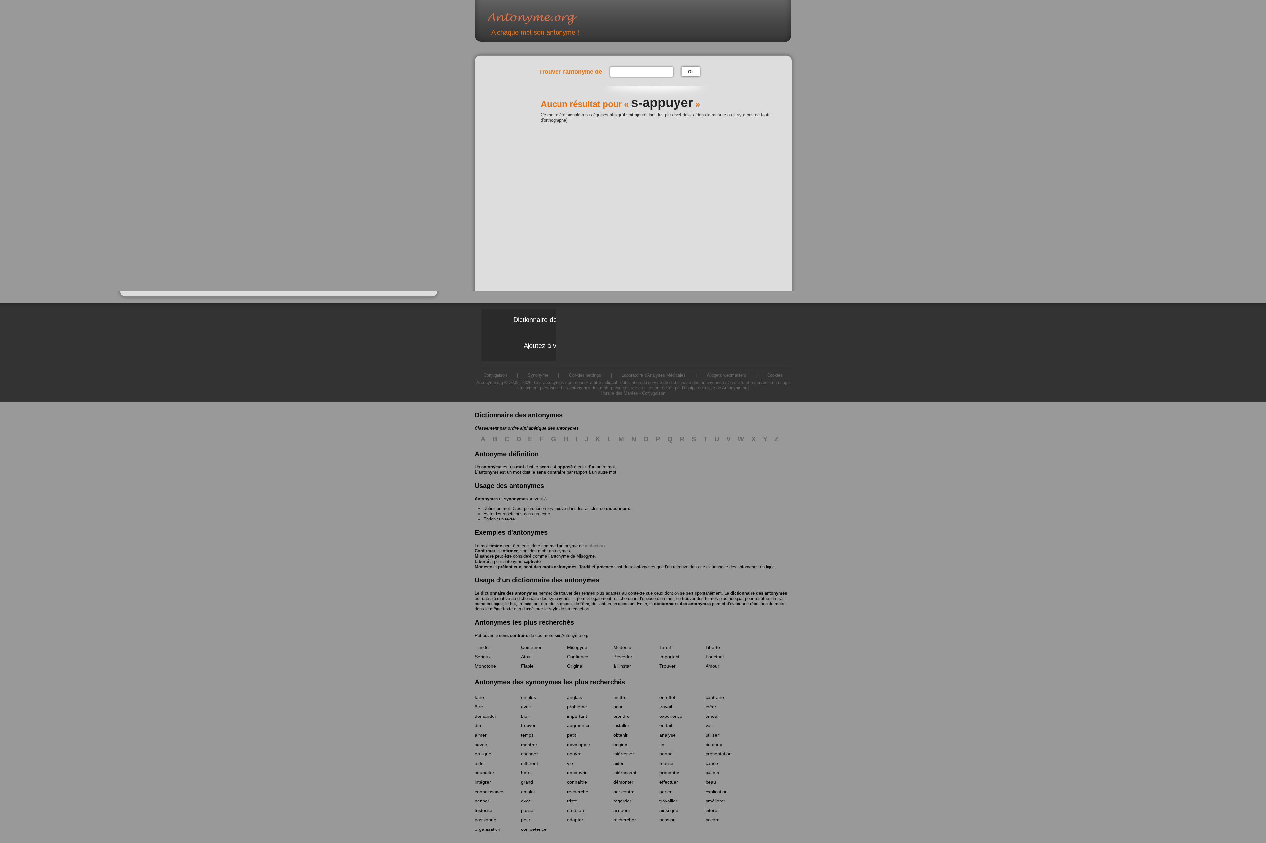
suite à (712, 772)
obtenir (620, 735)
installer (621, 725)
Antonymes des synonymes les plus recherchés (550, 682)
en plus (528, 697)
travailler (668, 800)
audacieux (595, 545)
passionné (485, 819)
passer (528, 810)
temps (527, 735)
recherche (577, 791)
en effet (667, 697)
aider (618, 763)
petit (571, 735)
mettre (620, 697)
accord (713, 819)
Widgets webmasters (726, 375)
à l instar (622, 666)
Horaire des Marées (619, 393)
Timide (482, 647)
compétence (534, 829)
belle (526, 772)
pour (618, 706)
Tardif (584, 566)
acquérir (621, 810)
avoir (526, 706)
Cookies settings (585, 375)
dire (479, 725)
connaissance (489, 791)
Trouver (667, 666)
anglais (574, 697)
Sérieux (483, 656)
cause (712, 763)
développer (578, 744)
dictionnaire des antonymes (509, 593)
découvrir (577, 772)
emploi (528, 791)
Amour (712, 666)
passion (667, 819)
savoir (481, 744)
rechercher (624, 819)
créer (711, 706)
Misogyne (585, 556)
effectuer (668, 782)
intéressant (624, 772)
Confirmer (485, 550)
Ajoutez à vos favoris (554, 345)
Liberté (482, 561)
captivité (532, 561)
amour (712, 716)
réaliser (667, 763)
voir (709, 725)
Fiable (527, 666)
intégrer (483, 782)
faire (479, 697)
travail (665, 706)
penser (482, 800)
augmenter (578, 725)
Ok (691, 72)
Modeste (483, 566)
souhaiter (484, 772)
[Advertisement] (509, 159)
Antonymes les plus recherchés (524, 622)
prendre (621, 716)
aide (479, 763)
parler (665, 791)
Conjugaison (495, 375)
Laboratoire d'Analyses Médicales (654, 375)
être (479, 706)
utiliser (712, 735)
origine (620, 744)
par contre (624, 791)
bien (525, 716)
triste (572, 800)
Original (575, 666)
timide (495, 545)
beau (711, 782)
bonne (666, 753)
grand (527, 782)
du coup (714, 744)
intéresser (623, 753)
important (577, 716)
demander (485, 716)
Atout (526, 656)
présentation (719, 753)
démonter (623, 782)
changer (529, 753)
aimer (481, 735)
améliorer (715, 800)
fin (661, 744)
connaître (577, 782)
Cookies (775, 375)
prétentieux (509, 566)
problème (577, 706)
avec (526, 800)
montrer (529, 744)
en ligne (483, 753)
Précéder (622, 656)
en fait (665, 725)
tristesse (483, 810)
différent (529, 763)
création (575, 810)
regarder (622, 800)
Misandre (484, 556)
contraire (715, 697)
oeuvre (574, 753)
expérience (670, 716)
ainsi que (668, 810)
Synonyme (538, 375)
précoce (605, 566)
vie (570, 763)
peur (525, 819)
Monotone (485, 666)
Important (669, 656)
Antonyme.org (542, 18)
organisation (487, 829)
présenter (669, 772)
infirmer (509, 550)
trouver (528, 725)
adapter (575, 819)
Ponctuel (715, 656)
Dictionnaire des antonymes (553, 319)
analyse (667, 735)
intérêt (712, 810)
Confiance (577, 656)
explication (717, 791)
